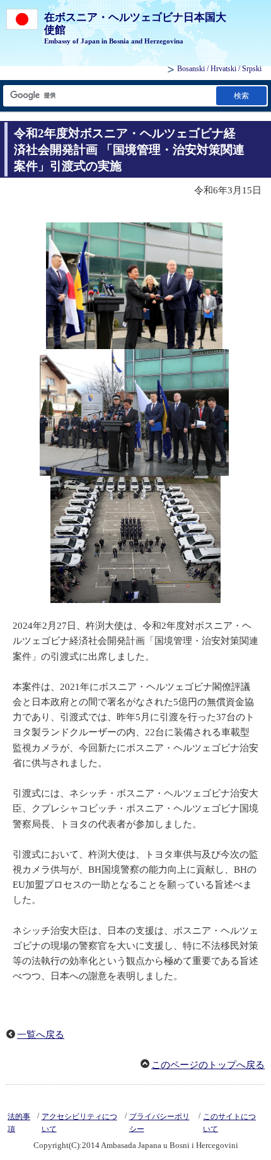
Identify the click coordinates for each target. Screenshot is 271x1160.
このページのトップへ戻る (208, 1065)
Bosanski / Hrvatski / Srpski (219, 68)
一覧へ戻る (40, 1035)
